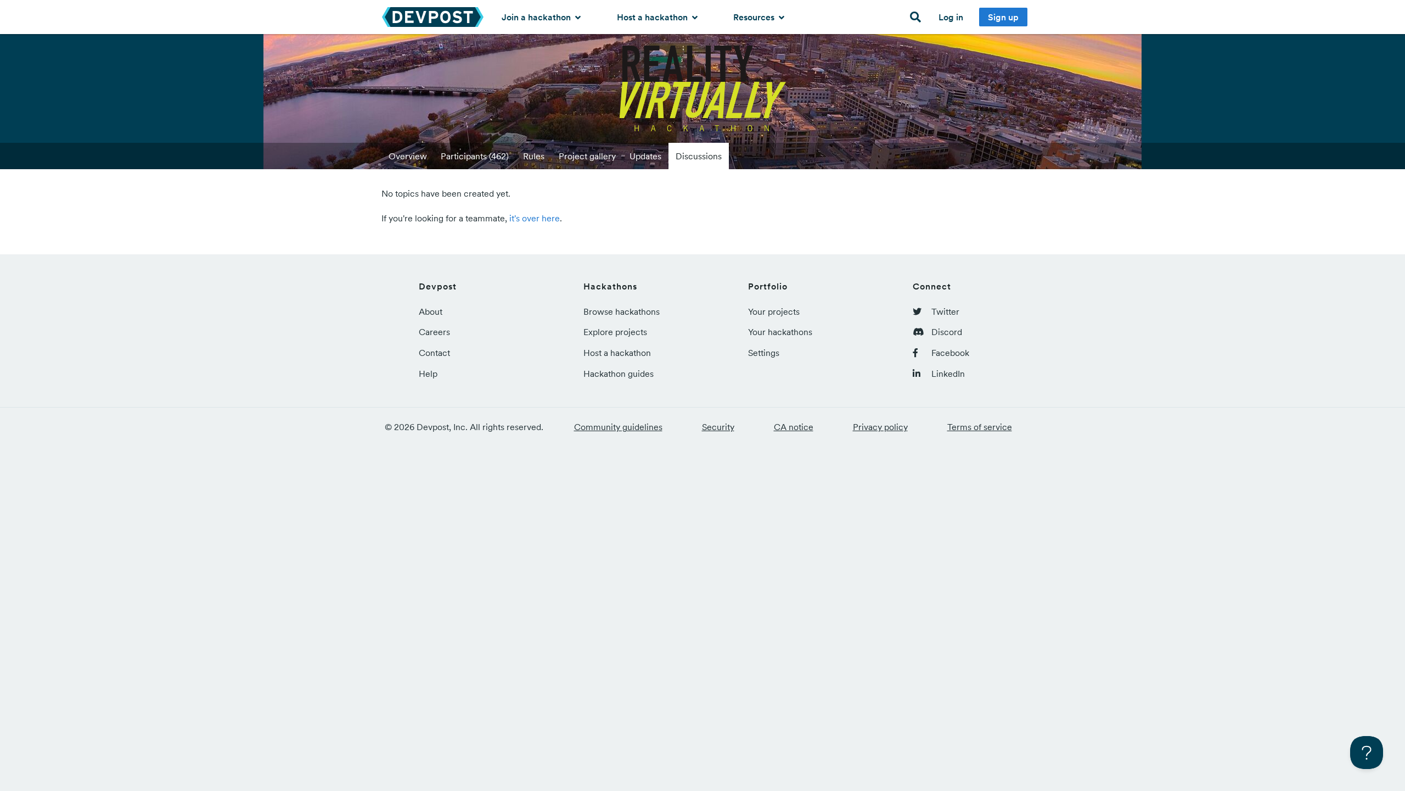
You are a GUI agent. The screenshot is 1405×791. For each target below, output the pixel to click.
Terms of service (979, 426)
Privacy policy (880, 426)
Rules (533, 156)
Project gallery (587, 156)
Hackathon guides (618, 373)
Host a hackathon (653, 17)
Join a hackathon (537, 17)
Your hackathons (780, 331)
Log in (950, 17)
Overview (408, 156)
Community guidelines (618, 426)
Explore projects (615, 331)
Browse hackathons (621, 311)
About (430, 311)
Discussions (699, 156)
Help (428, 373)
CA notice (793, 426)
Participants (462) (475, 156)
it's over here (534, 218)
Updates (645, 156)
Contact (434, 352)
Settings (763, 352)
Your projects (774, 311)
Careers (434, 331)
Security (718, 426)
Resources (755, 17)
